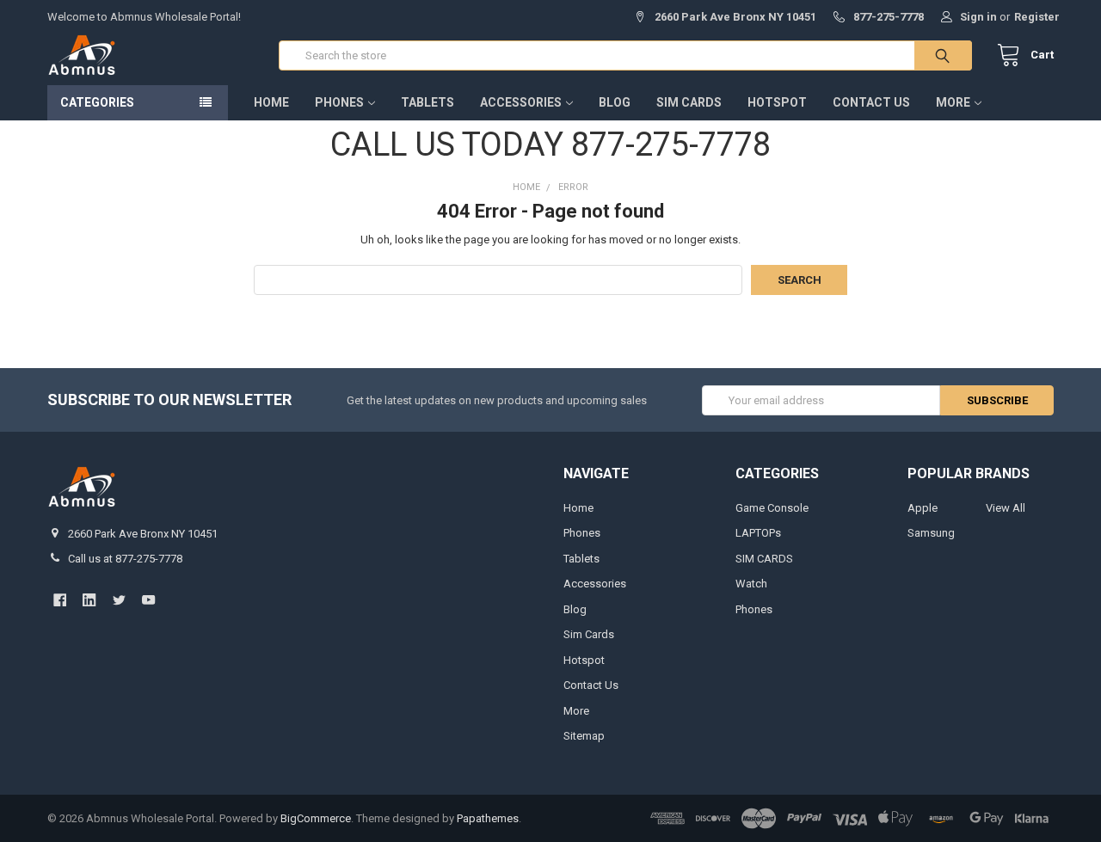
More (953, 102)
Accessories (521, 102)
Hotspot (777, 102)
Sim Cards (689, 102)
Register (1037, 16)
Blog (614, 102)
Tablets (427, 102)
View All (1005, 507)
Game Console (772, 507)
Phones (339, 102)
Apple (922, 507)
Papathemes (488, 818)
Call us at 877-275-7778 (125, 558)
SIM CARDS (764, 558)
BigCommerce (315, 818)
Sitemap (584, 735)
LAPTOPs (758, 532)
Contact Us (871, 102)
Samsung (931, 532)
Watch (751, 583)
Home (271, 102)
